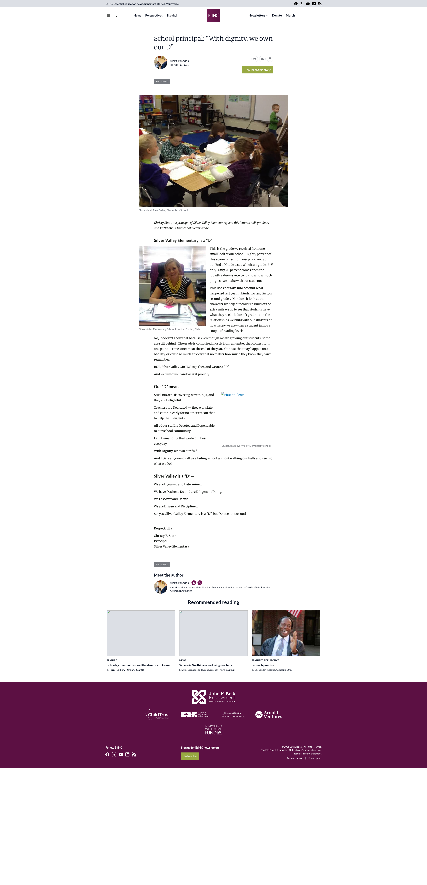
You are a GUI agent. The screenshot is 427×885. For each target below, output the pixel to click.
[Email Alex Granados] (193, 582)
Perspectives (154, 15)
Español (172, 15)
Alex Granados (179, 61)
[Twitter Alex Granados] (199, 582)
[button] (262, 59)
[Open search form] (115, 15)
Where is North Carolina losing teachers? (206, 665)
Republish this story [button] (258, 70)
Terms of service (294, 758)
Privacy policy (315, 758)
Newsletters (257, 15)
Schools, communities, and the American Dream (138, 665)
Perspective (162, 81)
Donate (277, 15)
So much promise (263, 665)
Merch (290, 15)
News (137, 15)
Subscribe (190, 756)
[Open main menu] (108, 15)
